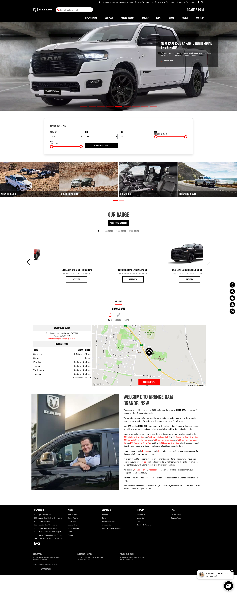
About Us (140, 518)
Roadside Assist (108, 521)
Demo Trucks (73, 518)
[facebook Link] (198, 2)
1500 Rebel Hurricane (42, 521)
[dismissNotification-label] (232, 570)
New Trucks (72, 515)
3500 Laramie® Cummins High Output (48, 539)
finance (145, 451)
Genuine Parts (140, 469)
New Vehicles (91, 18)
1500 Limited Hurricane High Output (47, 532)
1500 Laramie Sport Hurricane (136, 440)
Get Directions (149, 382)
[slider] (155, 136)
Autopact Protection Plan (111, 528)
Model (121, 132)
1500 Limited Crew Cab (163, 440)
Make (86, 132)
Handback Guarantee (144, 525)
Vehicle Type (53, 132)
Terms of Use (176, 518)
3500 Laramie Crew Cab (169, 443)
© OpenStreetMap (199, 385)
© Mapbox (189, 385)
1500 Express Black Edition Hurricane (48, 518)
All (99, 231)
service (143, 462)
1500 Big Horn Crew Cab (134, 437)
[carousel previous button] (29, 262)
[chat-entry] (229, 586)
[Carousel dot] (83, 106)
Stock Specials (73, 528)
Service (145, 18)
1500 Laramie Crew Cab (158, 437)
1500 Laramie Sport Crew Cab (185, 437)
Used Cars (72, 521)
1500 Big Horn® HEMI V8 (42, 515)
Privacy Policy (176, 515)
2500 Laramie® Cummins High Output (48, 535)
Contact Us (141, 515)
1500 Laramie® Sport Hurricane (45, 525)
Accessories (154, 469)
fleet (160, 451)
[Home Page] (42, 10)
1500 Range (108, 231)
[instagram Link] (202, 2)
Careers (139, 521)
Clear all (183, 127)
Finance (185, 18)
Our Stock (109, 18)
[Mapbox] (99, 384)
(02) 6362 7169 (65, 336)
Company (200, 18)
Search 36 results (101, 145)
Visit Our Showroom (118, 223)
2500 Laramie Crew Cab (140, 443)
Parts (158, 18)
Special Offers (127, 18)
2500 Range (121, 231)
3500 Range (134, 231)
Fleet (171, 18)
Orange (118, 301)
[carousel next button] (208, 262)
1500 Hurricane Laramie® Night (45, 528)
